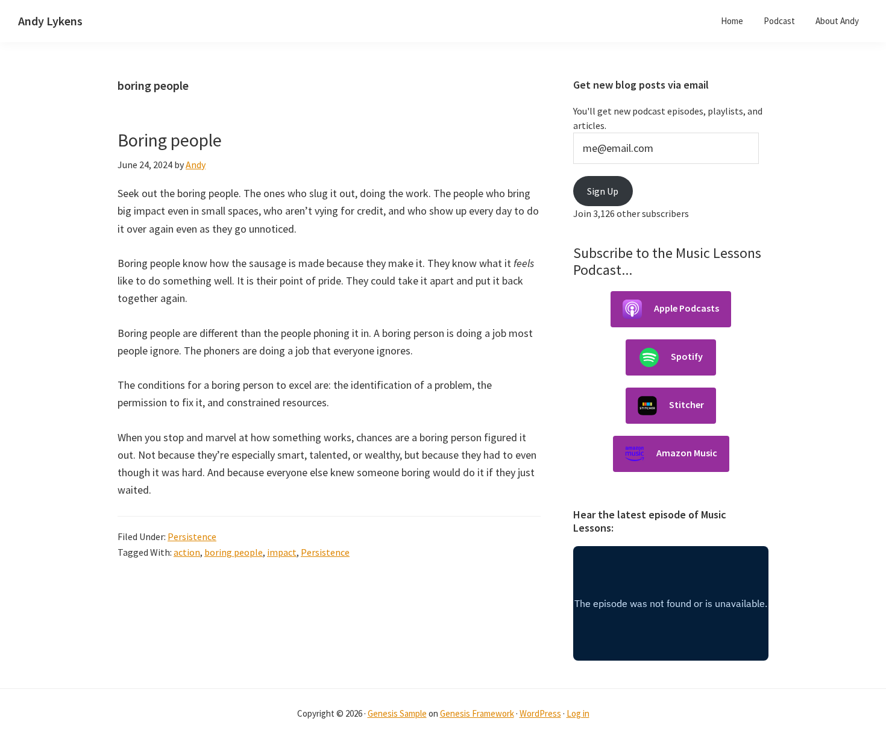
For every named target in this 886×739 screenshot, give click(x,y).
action (187, 552)
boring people (233, 552)
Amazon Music (686, 453)
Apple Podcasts (686, 308)
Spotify (687, 356)
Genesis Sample (397, 713)
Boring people (170, 139)
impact (282, 552)
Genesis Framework (477, 713)
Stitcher (686, 404)
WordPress (540, 713)
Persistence (192, 536)
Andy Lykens (50, 20)
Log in (578, 713)
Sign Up (602, 191)
